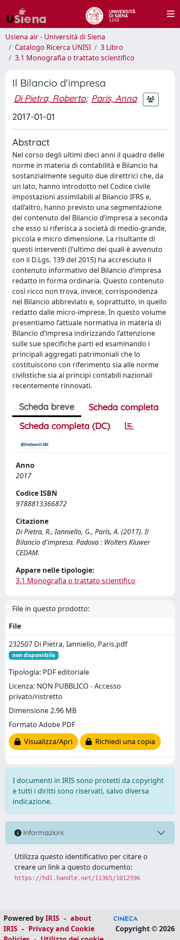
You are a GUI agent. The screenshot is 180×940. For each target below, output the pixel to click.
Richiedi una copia (123, 741)
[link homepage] (29, 14)
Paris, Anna (114, 98)
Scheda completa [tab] (124, 406)
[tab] (129, 426)
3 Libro (111, 47)
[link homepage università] (110, 14)
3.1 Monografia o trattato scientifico (75, 58)
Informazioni (42, 832)
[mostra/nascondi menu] (171, 14)
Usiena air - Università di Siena (55, 37)
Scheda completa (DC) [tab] (65, 425)
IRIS (52, 918)
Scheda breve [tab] (46, 406)
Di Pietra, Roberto (50, 98)
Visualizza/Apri (47, 741)
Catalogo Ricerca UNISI (53, 47)
